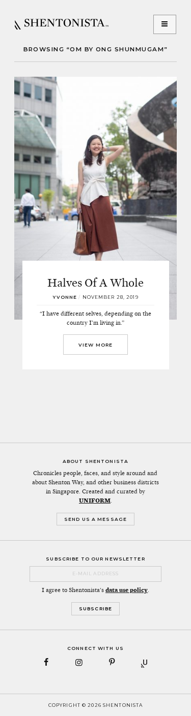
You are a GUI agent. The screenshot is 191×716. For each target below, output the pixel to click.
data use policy (126, 590)
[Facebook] (46, 662)
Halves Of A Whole (95, 282)
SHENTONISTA (61, 24)
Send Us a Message (95, 519)
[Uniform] (145, 662)
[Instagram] (79, 662)
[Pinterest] (112, 662)
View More (95, 345)
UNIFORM (95, 500)
